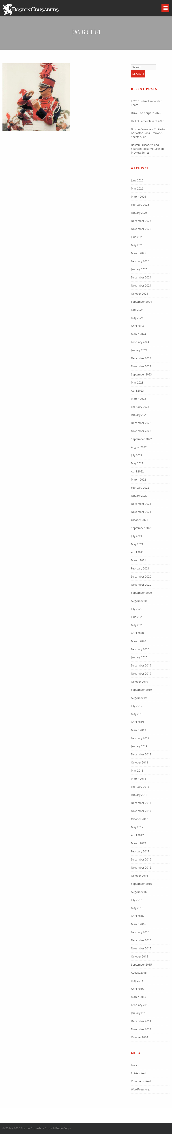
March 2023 (138, 399)
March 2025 (138, 253)
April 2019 (137, 722)
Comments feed (141, 1081)
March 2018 (138, 779)
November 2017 (141, 811)
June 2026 (137, 180)
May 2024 (137, 318)
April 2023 (137, 391)
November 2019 (141, 673)
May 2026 (137, 188)
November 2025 (141, 229)
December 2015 (141, 940)
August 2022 (139, 447)
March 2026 (138, 197)
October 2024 (139, 294)
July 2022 (136, 455)
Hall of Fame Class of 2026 (147, 121)
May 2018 (137, 770)
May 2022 (137, 463)
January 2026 (139, 213)
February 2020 (140, 649)
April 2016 (137, 916)
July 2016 (136, 900)
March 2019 (138, 730)
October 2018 (139, 762)
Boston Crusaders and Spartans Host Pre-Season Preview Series (147, 148)
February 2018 (140, 787)
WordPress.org (140, 1089)
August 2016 (139, 892)
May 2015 (137, 981)
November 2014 (141, 1029)
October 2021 (139, 520)
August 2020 (139, 601)
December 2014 (141, 1021)
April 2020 (137, 633)
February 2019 (140, 738)
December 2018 (141, 754)
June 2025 (137, 237)
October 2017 (139, 819)
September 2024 (141, 302)
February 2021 (140, 568)
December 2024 (141, 277)
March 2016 (138, 924)
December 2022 (141, 423)
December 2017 (141, 803)
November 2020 (141, 585)
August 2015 (139, 973)
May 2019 (137, 714)
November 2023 (141, 366)
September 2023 (141, 374)
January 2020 (139, 657)
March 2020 (138, 641)
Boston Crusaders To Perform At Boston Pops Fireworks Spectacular (149, 133)
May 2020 (137, 625)
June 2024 (137, 310)
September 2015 (141, 964)
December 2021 (141, 504)
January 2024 (139, 350)
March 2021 (138, 560)
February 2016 (140, 932)
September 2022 (141, 439)
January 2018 (139, 795)
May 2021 (137, 544)
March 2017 (138, 843)
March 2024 (138, 334)
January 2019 (139, 746)
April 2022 (137, 471)
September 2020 (141, 593)
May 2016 (137, 908)
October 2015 (139, 956)
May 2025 (137, 245)
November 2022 (141, 431)
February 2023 (140, 407)
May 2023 (137, 382)
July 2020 (136, 609)
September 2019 (141, 690)
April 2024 (137, 326)
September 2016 (141, 884)
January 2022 (139, 496)
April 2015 (137, 989)
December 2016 (141, 859)
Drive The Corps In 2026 (146, 113)
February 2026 (140, 205)
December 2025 (141, 221)
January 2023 (139, 415)
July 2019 (136, 706)
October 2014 (139, 1037)
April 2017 (137, 835)
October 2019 (139, 682)
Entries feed (138, 1073)
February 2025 (140, 261)
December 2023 (141, 358)
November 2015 (141, 948)
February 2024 (140, 342)
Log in (134, 1065)
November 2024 (141, 285)
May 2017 (137, 827)
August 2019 (139, 698)
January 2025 (139, 269)
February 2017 (140, 851)
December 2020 (141, 576)
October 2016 (139, 876)
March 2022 (138, 479)
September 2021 (141, 528)
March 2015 (138, 997)
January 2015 (139, 1013)
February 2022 (140, 488)
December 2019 (141, 665)
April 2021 (137, 552)
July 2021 (136, 536)
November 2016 (141, 867)
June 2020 (137, 617)
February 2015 (140, 1005)
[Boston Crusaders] (31, 15)
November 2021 (141, 512)
